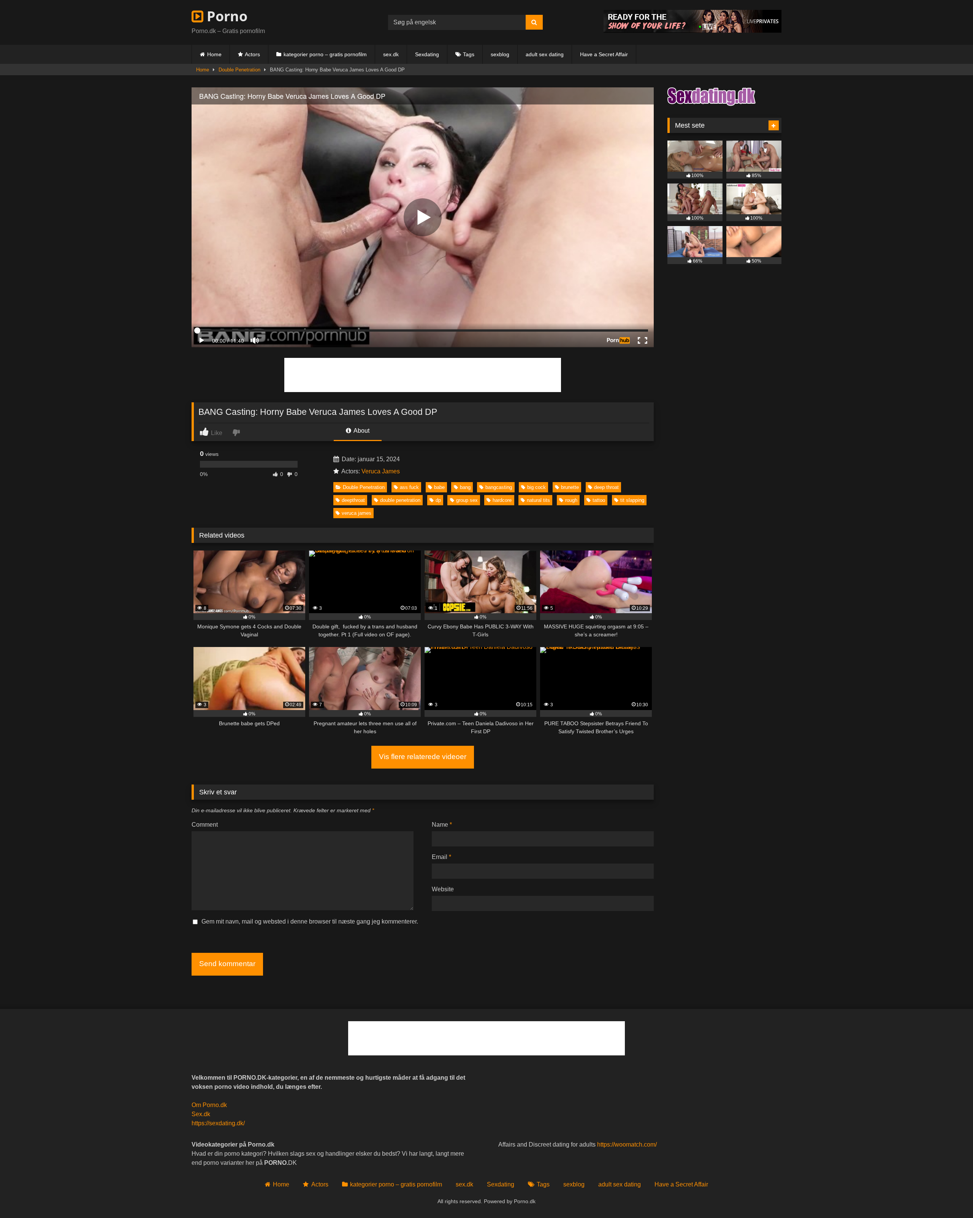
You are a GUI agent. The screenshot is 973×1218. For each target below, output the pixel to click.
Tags (468, 54)
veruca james (356, 513)
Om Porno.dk (209, 1105)
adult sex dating (545, 54)
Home (214, 54)
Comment (205, 824)
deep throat (606, 487)
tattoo (599, 500)
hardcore (502, 500)
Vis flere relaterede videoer (422, 757)
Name (442, 824)
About (360, 430)
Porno (225, 16)
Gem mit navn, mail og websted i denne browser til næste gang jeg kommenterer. (309, 921)
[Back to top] (949, 1195)
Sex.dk (201, 1114)
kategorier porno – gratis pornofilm (325, 54)
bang (465, 487)
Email (441, 857)
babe (439, 487)
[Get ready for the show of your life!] (692, 30)
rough (571, 500)
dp (438, 500)
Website (443, 889)
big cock (536, 487)
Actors (252, 54)
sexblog (500, 54)
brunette (570, 487)
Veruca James (380, 471)
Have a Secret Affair (604, 54)
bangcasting (498, 487)
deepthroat (353, 500)
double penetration (400, 500)
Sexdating (427, 54)
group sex (467, 500)
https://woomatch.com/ (627, 1144)
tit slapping (632, 500)
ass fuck (409, 487)
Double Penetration (239, 70)
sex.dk (391, 54)
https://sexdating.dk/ (218, 1123)
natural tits (538, 500)
